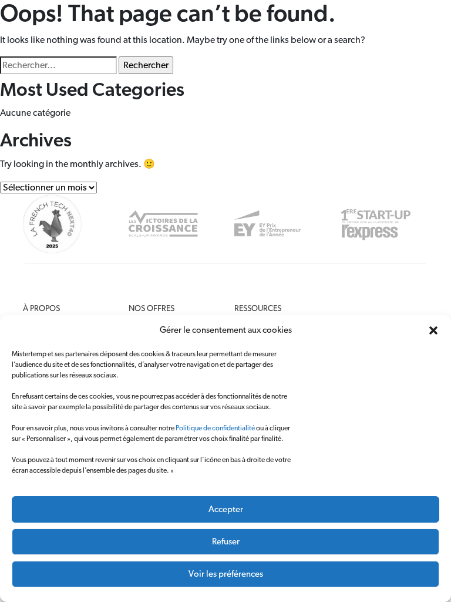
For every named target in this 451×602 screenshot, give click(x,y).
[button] (433, 330)
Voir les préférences (226, 574)
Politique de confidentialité (215, 428)
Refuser (226, 541)
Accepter (225, 509)
